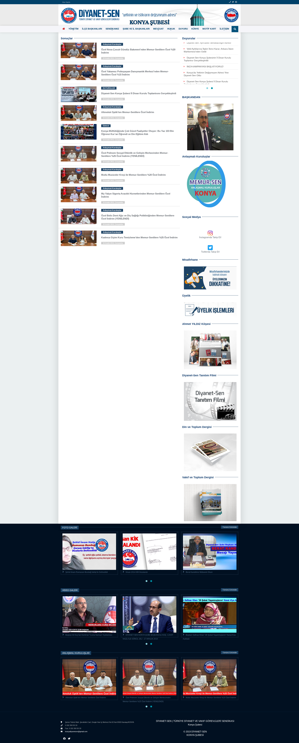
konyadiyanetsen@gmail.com (76, 731)
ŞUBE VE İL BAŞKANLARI (136, 29)
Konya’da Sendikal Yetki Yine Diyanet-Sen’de (209, 51)
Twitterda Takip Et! (210, 251)
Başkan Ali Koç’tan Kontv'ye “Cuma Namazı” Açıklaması (88, 635)
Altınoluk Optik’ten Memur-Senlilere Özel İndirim (85, 698)
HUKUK (171, 29)
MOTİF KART (209, 29)
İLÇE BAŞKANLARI (92, 29)
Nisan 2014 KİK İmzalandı (137, 572)
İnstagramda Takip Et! (210, 237)
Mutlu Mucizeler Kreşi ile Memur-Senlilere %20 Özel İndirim (211, 698)
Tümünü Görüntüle (230, 527)
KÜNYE (195, 29)
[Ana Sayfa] (148, 15)
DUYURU (183, 29)
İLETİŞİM (224, 29)
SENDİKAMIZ (112, 29)
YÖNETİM (73, 29)
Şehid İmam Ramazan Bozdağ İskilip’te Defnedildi (86, 572)
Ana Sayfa (66, 2)
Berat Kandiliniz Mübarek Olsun (199, 572)
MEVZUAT (158, 29)
